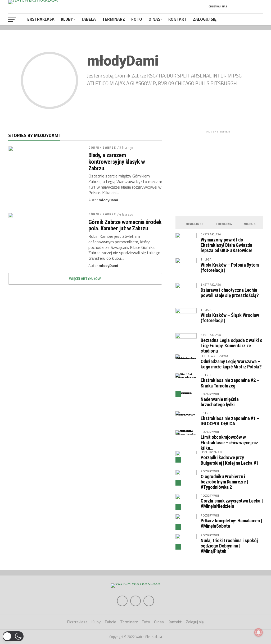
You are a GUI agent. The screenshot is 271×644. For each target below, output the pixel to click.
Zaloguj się (204, 19)
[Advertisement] (219, 171)
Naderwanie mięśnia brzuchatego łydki (219, 401)
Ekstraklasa (41, 19)
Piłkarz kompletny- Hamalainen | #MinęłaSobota (231, 523)
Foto (136, 19)
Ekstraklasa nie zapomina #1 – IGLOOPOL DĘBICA (230, 420)
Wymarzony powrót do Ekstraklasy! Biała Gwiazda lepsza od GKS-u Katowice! (226, 245)
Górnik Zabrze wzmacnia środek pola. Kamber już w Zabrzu (125, 225)
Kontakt (177, 19)
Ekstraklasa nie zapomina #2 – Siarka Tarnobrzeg (230, 382)
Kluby (67, 19)
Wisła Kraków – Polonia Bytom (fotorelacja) (230, 267)
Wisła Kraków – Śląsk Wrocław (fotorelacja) (230, 317)
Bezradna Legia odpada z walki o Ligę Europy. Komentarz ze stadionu (232, 345)
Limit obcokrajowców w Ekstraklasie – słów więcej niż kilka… (229, 442)
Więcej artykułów (85, 278)
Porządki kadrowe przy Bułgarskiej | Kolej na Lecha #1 (229, 460)
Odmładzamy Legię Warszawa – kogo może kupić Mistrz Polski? (231, 364)
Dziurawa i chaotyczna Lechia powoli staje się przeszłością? (230, 292)
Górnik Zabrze (102, 147)
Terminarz (113, 19)
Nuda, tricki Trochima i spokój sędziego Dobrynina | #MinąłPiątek (229, 546)
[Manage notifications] (258, 632)
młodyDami (108, 200)
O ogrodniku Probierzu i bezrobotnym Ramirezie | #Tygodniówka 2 (224, 482)
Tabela (88, 19)
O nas (154, 19)
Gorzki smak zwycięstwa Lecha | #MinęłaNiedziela (232, 503)
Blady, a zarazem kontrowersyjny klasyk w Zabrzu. (116, 161)
